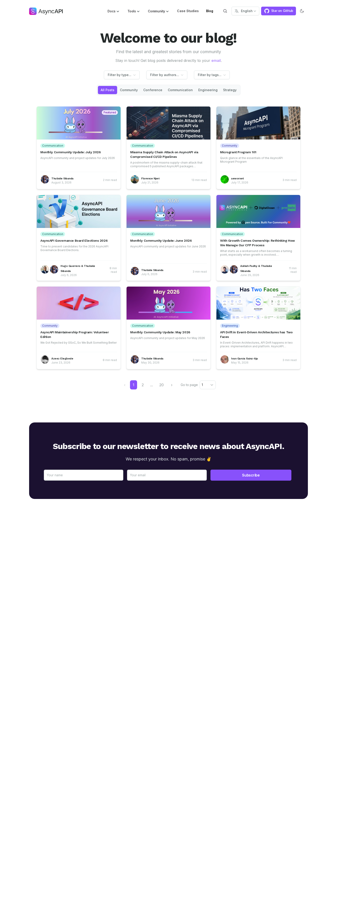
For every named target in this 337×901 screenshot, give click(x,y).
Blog (209, 11)
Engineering (208, 90)
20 (161, 385)
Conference (152, 90)
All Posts (107, 90)
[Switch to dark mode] (302, 11)
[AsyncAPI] (46, 11)
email (216, 60)
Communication (180, 90)
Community (129, 90)
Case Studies (188, 11)
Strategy (230, 90)
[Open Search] (225, 11)
